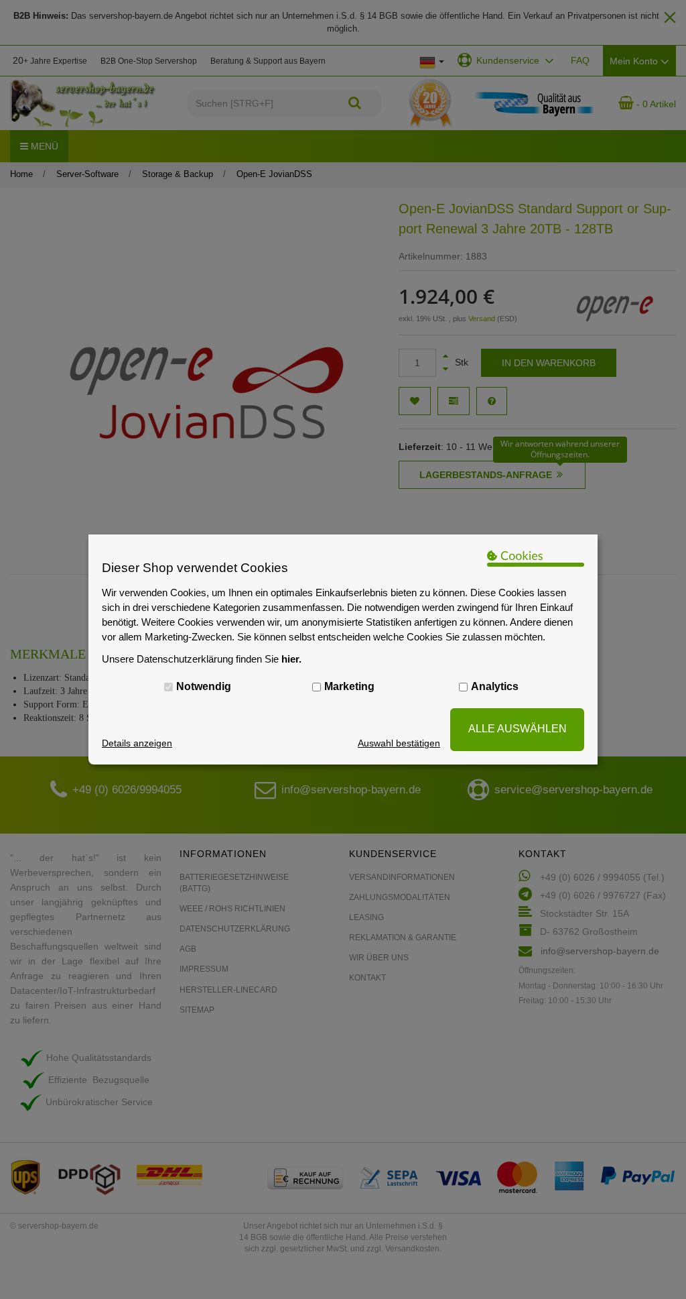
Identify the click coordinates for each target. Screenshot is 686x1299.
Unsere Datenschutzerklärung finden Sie (201, 659)
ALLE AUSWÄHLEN (517, 728)
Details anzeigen (137, 743)
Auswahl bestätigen (399, 743)
